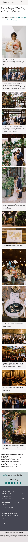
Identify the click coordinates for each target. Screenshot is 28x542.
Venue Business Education (10, 513)
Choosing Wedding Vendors (10, 502)
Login (4, 523)
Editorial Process (7, 507)
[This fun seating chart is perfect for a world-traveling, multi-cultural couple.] (14, 236)
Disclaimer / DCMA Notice (9, 509)
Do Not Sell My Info (21, 539)
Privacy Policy (5, 539)
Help (3, 520)
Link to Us (5, 518)
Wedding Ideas (6, 493)
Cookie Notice (13, 539)
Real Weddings (6, 496)
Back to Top (23, 493)
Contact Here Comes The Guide (11, 525)
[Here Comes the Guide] (7, 2)
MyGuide (4, 504)
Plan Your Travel (7, 498)
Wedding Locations (8, 491)
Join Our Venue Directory (10, 515)
